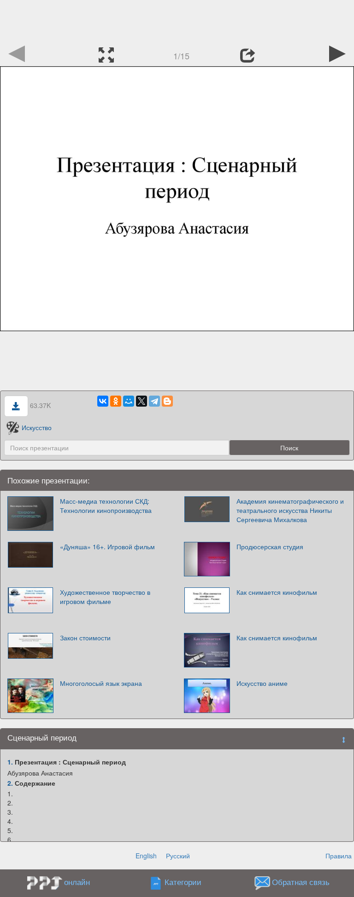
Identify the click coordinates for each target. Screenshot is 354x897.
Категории (183, 882)
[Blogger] (167, 401)
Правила (338, 855)
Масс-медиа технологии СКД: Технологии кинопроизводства (106, 505)
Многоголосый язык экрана (101, 683)
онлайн (77, 881)
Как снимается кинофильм (276, 592)
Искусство (37, 427)
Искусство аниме (262, 683)
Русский (178, 855)
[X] (141, 401)
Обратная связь (301, 882)
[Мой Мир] (128, 401)
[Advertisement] (177, 20)
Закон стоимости (85, 637)
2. (10, 783)
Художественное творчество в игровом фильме (105, 596)
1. (10, 761)
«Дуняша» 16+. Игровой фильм (107, 546)
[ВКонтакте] (102, 401)
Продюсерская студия (269, 546)
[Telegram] (154, 401)
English (146, 855)
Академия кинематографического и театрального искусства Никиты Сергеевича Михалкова (290, 510)
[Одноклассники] (115, 401)
